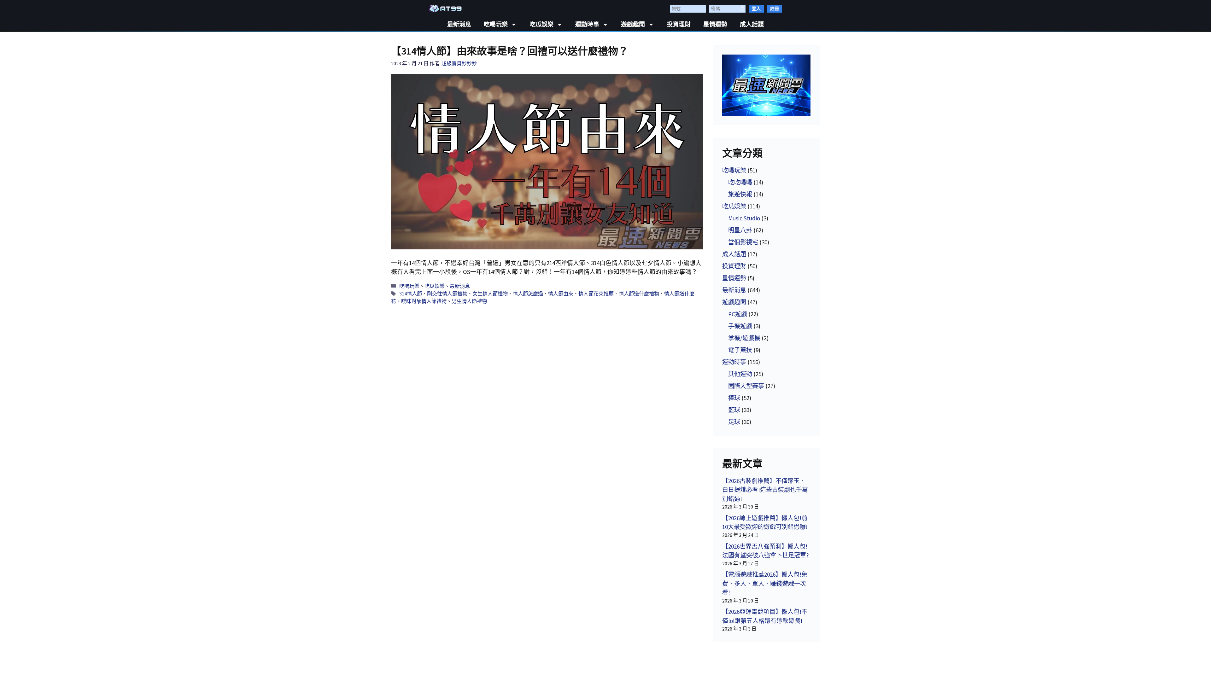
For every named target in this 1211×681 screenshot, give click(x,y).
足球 (734, 422)
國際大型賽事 (746, 386)
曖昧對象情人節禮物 (424, 301)
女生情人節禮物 (490, 293)
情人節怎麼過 (528, 293)
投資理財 (679, 24)
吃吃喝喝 (740, 182)
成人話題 (752, 24)
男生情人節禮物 (469, 301)
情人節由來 (560, 293)
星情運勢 (715, 24)
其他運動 (740, 374)
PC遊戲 (737, 314)
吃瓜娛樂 (541, 24)
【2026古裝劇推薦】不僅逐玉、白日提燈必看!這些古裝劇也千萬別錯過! (765, 490)
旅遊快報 (740, 194)
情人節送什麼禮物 (639, 293)
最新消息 (459, 24)
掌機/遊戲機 (744, 338)
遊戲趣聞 (633, 24)
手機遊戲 (740, 326)
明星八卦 (740, 230)
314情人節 (410, 293)
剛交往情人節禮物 (447, 293)
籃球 (734, 410)
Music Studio (744, 218)
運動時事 (587, 24)
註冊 (774, 8)
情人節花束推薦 (596, 293)
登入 (756, 8)
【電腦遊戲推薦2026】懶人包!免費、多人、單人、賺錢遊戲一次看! (764, 583)
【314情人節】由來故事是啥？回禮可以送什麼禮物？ (509, 51)
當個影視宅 (743, 242)
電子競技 (740, 350)
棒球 (734, 398)
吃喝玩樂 (496, 24)
